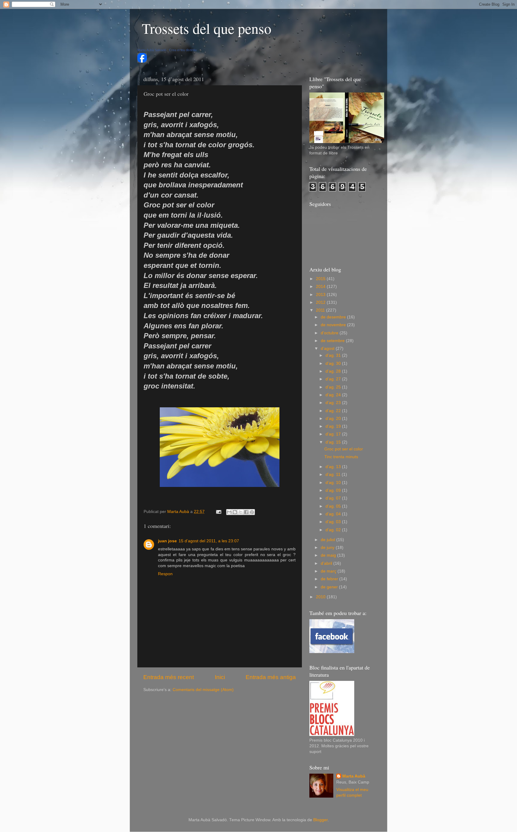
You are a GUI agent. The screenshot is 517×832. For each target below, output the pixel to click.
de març (329, 571)
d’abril (327, 563)
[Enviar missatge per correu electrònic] (218, 511)
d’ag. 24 (334, 395)
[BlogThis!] (235, 512)
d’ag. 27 (334, 379)
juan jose (167, 541)
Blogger (320, 820)
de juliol (328, 540)
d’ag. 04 (334, 514)
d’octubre (330, 333)
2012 (321, 302)
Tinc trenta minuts (341, 457)
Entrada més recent (168, 677)
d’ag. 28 (334, 371)
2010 (321, 597)
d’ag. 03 (334, 522)
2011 (321, 310)
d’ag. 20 (334, 418)
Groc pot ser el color (343, 449)
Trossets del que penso (206, 28)
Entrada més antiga (271, 677)
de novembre (334, 325)
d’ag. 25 (334, 387)
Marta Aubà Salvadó (151, 50)
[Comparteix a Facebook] (246, 512)
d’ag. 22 (334, 411)
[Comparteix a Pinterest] (252, 512)
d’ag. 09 (334, 490)
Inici (220, 677)
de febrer (330, 579)
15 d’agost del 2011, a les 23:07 (209, 541)
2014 (321, 286)
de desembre (334, 317)
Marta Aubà (353, 776)
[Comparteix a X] (241, 512)
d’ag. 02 (334, 530)
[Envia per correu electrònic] (229, 512)
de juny (328, 547)
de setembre (333, 340)
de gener (330, 587)
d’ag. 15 (334, 442)
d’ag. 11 (334, 474)
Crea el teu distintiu (183, 50)
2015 (321, 279)
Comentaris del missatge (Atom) (203, 689)
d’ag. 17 (334, 434)
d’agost (328, 348)
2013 (321, 294)
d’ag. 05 (334, 506)
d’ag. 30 (334, 363)
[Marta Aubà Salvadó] (142, 61)
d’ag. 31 (334, 355)
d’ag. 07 (334, 498)
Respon (165, 574)
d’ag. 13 (334, 466)
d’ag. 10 (334, 482)
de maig (329, 555)
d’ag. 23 (334, 402)
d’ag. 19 (334, 426)
